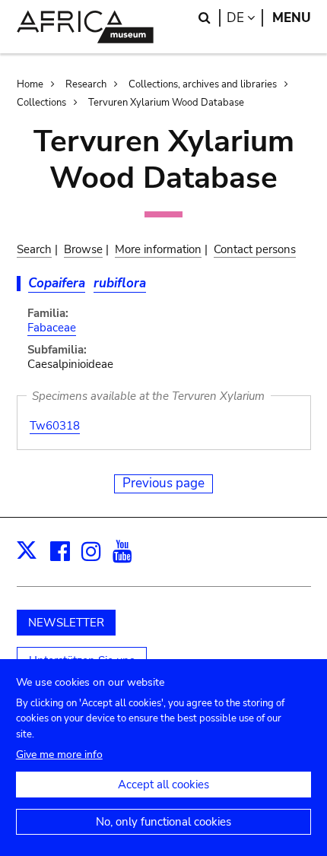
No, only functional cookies (163, 821)
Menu (291, 18)
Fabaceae (51, 327)
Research (85, 84)
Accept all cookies (163, 784)
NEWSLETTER (66, 622)
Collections (41, 102)
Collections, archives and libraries (203, 84)
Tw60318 (55, 425)
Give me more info (59, 754)
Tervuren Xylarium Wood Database (166, 102)
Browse (83, 249)
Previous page (163, 483)
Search (34, 249)
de (245, 18)
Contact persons (255, 249)
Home (30, 84)
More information (158, 249)
